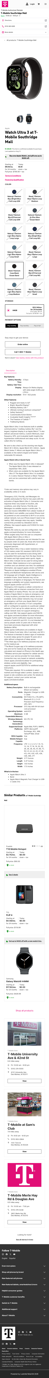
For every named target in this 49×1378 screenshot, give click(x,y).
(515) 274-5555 (17, 1069)
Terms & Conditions (13, 176)
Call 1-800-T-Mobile (22, 352)
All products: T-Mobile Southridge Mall (21, 40)
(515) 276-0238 (17, 1210)
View (24, 1081)
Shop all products (24, 1010)
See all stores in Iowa (24, 1240)
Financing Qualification (14, 180)
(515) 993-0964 (17, 1139)
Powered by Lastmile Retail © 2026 (24, 1374)
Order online (23, 344)
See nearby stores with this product (30, 358)
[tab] (10, 370)
